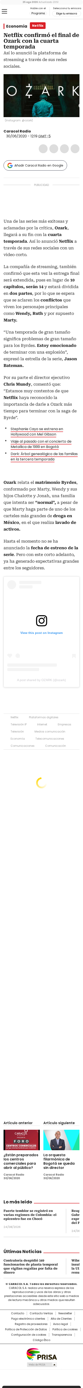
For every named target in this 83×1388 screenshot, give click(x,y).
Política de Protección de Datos (26, 1329)
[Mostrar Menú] (4, 11)
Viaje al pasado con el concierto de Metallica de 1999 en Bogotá (41, 444)
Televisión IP (19, 724)
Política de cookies (65, 1329)
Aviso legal (60, 1324)
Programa (38, 13)
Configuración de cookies (28, 1335)
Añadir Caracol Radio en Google (38, 165)
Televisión (17, 731)
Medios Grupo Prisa (42, 1364)
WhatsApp (75, 148)
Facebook (43, 148)
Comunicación (55, 746)
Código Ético (41, 1340)
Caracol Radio (22, 11)
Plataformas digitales (43, 717)
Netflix (14, 717)
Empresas (64, 724)
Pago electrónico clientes (28, 1319)
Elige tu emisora (66, 13)
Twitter (53, 148)
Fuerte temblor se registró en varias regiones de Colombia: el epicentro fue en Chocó (30, 1215)
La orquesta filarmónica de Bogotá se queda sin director (59, 1161)
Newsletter (65, 1313)
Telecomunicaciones (49, 739)
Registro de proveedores (31, 1324)
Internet (42, 724)
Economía (16, 26)
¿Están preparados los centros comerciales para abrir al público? (21, 1161)
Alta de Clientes (61, 1319)
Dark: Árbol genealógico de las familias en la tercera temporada (44, 456)
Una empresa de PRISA (42, 1353)
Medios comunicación (50, 731)
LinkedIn (64, 148)
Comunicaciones (23, 746)
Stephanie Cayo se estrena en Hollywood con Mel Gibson (37, 431)
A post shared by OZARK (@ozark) (41, 680)
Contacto (17, 1313)
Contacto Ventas (41, 1313)
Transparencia (62, 1335)
